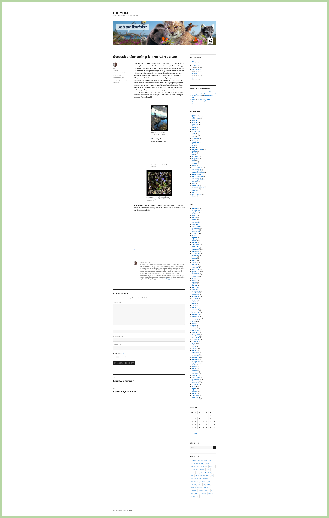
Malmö (193, 147)
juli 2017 (194, 343)
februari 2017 (195, 352)
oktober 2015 (195, 381)
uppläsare (203, 493)
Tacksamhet (195, 189)
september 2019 (196, 296)
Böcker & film (195, 119)
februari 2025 (195, 223)
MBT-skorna (198, 475)
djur (210, 460)
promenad (206, 478)
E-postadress (118, 336)
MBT (192, 475)
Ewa (114, 68)
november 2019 (196, 293)
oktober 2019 (195, 294)
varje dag (210, 493)
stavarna (124, 79)
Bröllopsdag (195, 73)
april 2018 (194, 327)
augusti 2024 (195, 233)
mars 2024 (194, 242)
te (211, 490)
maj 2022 (194, 282)
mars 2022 (194, 285)
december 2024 (196, 226)
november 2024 (196, 228)
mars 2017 (194, 350)
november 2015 (196, 379)
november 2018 (196, 314)
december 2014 (196, 399)
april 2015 (194, 392)
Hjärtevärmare (196, 65)
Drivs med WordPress (127, 510)
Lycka (193, 145)
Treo (192, 493)
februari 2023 (195, 266)
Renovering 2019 (196, 178)
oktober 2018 (195, 316)
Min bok (194, 153)
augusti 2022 (195, 276)
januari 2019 (195, 311)
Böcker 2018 (195, 122)
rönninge (193, 484)
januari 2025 (195, 224)
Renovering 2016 (196, 171)
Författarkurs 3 (196, 131)
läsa (120, 75)
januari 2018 (195, 332)
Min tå (193, 154)
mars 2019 (194, 307)
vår (198, 496)
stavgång (115, 80)
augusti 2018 (195, 320)
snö (204, 484)
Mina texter (195, 156)
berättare (200, 460)
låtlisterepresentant (118, 77)
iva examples (195, 94)
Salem (199, 484)
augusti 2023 (195, 255)
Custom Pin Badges (197, 95)
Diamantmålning (196, 69)
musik (120, 79)
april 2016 (194, 370)
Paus (193, 61)
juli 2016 (194, 365)
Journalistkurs (195, 142)
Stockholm (194, 490)
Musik (119, 73)
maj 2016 (194, 368)
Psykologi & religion (197, 167)
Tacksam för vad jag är (198, 187)
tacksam (207, 490)
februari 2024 (195, 244)
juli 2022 (194, 278)
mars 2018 (194, 329)
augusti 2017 (195, 341)
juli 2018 (194, 321)
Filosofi (194, 129)
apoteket (193, 460)
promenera (203, 481)
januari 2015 (195, 397)
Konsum (202, 469)
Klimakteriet (195, 144)
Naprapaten (195, 162)
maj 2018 (194, 325)
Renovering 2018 (196, 174)
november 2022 (196, 271)
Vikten (193, 196)
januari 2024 (195, 246)
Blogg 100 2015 (196, 117)
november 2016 (196, 357)
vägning (193, 496)
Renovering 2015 (196, 169)
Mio (212, 475)
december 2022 (196, 269)
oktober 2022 (195, 273)
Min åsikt (194, 151)
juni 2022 (194, 280)
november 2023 (196, 249)
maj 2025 (194, 217)
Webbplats (117, 345)
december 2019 (196, 291)
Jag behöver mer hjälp (204, 99)
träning (197, 493)
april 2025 (194, 219)
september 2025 (196, 210)
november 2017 (196, 336)
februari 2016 (195, 374)
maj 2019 (194, 303)
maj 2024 (194, 239)
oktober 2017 (195, 338)
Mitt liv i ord (120, 12)
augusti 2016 (195, 363)
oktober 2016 (195, 359)
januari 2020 (195, 289)
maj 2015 (194, 390)
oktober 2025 (195, 208)
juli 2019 (194, 300)
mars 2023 (194, 264)
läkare (192, 472)
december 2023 (196, 248)
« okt (195, 433)
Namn (115, 328)
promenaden (194, 481)
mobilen (115, 79)
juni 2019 (194, 302)
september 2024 (196, 232)
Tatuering (194, 190)
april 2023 (194, 262)
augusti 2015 (195, 384)
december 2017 (196, 334)
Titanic (193, 192)
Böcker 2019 (195, 124)
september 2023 (196, 253)
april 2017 (194, 348)
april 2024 (194, 240)
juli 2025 (194, 214)
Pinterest (194, 165)
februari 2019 (195, 309)
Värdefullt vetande (197, 194)
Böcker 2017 (195, 120)
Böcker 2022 (195, 126)
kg (214, 466)
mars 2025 (194, 221)
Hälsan (115, 73)
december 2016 (196, 356)
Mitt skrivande (196, 158)
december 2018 (196, 312)
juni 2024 (194, 237)
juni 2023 (194, 258)
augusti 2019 (195, 298)
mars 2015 (194, 393)
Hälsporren (195, 135)
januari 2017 (195, 354)
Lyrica (208, 469)
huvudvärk (204, 466)
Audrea (193, 99)
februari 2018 (195, 330)
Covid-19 (194, 127)
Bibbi (206, 460)
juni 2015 (194, 388)
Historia (194, 136)
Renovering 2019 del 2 (198, 180)
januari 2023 (195, 267)
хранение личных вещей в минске (202, 101)
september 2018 (196, 318)
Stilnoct (206, 487)
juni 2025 (194, 215)
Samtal (193, 183)
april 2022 (194, 284)
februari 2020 (195, 287)
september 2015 (196, 383)
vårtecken (116, 82)
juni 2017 (194, 345)
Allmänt (194, 115)
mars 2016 (194, 372)
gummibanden (195, 466)
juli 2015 (194, 386)
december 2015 (196, 377)
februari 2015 (195, 395)
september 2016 (196, 361)
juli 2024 (194, 235)
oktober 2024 (195, 230)
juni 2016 (194, 366)
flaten (114, 75)
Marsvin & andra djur (197, 149)
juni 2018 (194, 323)
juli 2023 (194, 257)
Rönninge (124, 73)
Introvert (194, 140)
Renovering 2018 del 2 (198, 176)
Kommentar (118, 302)
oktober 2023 (195, 251)
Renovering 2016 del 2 (198, 172)
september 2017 (196, 339)
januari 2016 (195, 375)
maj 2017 (194, 347)
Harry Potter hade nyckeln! (203, 92)
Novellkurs (194, 163)
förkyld (207, 463)
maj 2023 (194, 260)
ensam (193, 463)
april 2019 (194, 305)
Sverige (201, 490)
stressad (121, 80)
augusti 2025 (195, 212)
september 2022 (196, 275)
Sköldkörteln (195, 185)
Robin (209, 481)
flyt (118, 75)
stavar (208, 484)
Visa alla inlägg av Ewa (168, 279)
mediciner (206, 475)
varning (126, 80)
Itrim (210, 466)
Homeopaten (195, 138)
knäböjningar (195, 469)
